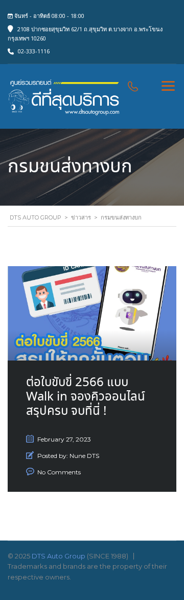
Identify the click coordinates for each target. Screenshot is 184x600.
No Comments (59, 472)
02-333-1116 (34, 51)
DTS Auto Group (58, 556)
